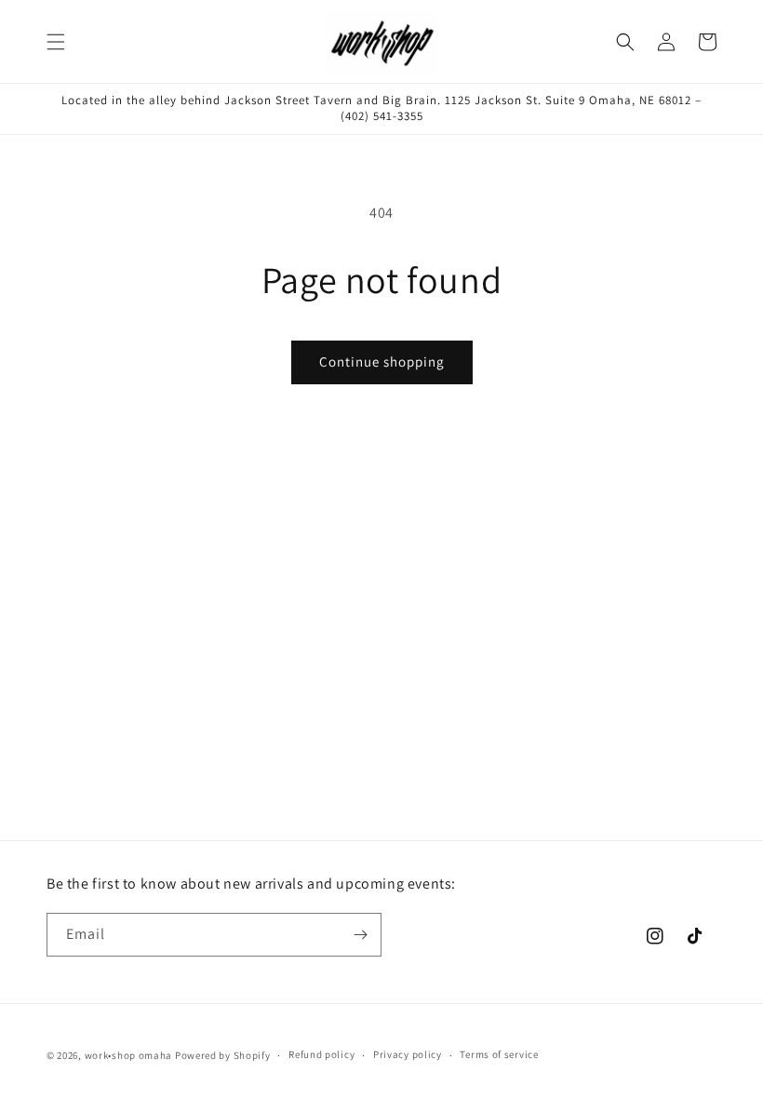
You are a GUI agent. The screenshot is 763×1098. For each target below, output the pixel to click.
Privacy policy (407, 1054)
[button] (55, 41)
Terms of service (499, 1054)
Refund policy (321, 1054)
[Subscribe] (360, 935)
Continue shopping (382, 361)
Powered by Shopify (223, 1055)
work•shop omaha (129, 1055)
